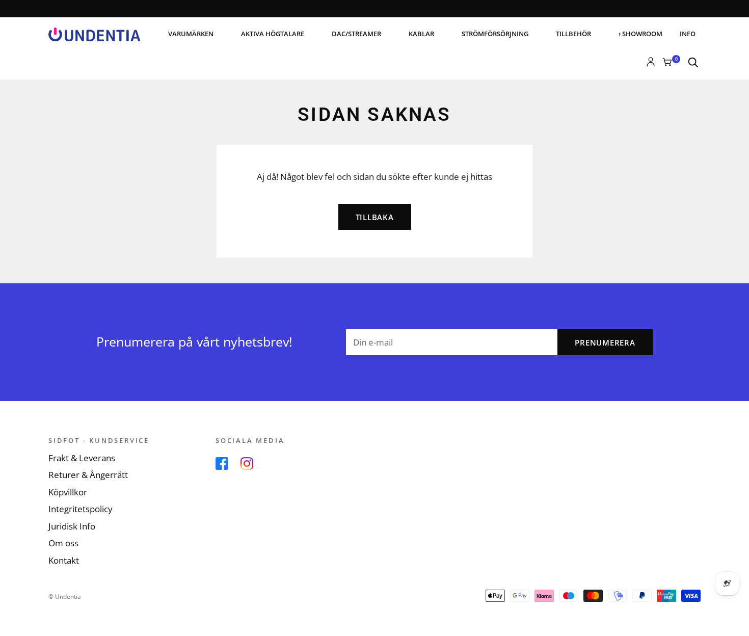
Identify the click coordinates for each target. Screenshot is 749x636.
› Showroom (640, 33)
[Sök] (693, 64)
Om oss (63, 543)
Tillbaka (375, 217)
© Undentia (64, 596)
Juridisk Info (71, 526)
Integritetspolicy (80, 509)
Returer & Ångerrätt (88, 475)
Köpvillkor (67, 492)
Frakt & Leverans (81, 458)
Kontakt (63, 560)
